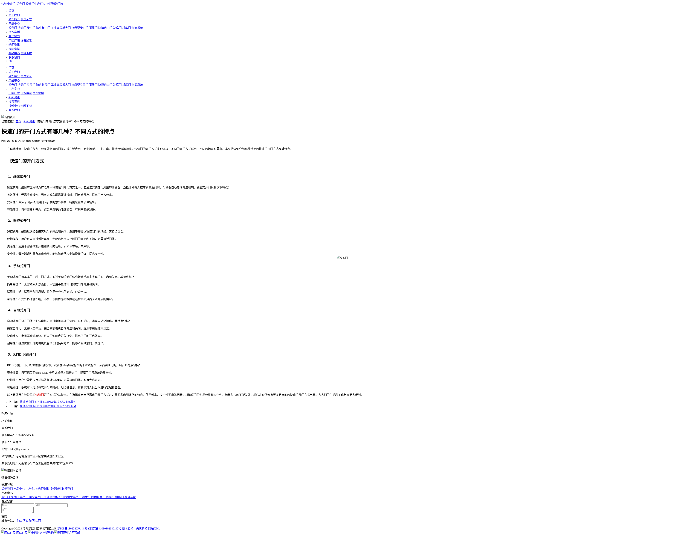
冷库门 (117, 27)
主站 (19, 520)
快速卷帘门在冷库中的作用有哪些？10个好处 (48, 406)
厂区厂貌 (14, 40)
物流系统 (137, 27)
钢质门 (93, 27)
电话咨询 (48, 532)
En (10, 60)
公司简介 (14, 19)
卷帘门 (31, 27)
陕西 (32, 520)
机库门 (127, 27)
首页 (11, 10)
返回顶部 (74, 532)
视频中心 (14, 53)
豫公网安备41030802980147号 (103, 528)
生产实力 (14, 36)
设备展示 (26, 40)
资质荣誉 (26, 19)
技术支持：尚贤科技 (134, 528)
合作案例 (14, 32)
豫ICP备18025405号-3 (70, 528)
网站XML (154, 528)
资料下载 (26, 53)
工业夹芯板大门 (61, 27)
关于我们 (14, 15)
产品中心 (14, 23)
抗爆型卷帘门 (80, 27)
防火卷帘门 (43, 27)
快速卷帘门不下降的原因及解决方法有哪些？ (48, 401)
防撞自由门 (105, 27)
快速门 (22, 27)
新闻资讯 (14, 44)
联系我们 (14, 57)
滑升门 (13, 27)
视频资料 (14, 48)
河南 (25, 520)
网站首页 (22, 532)
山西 (38, 520)
